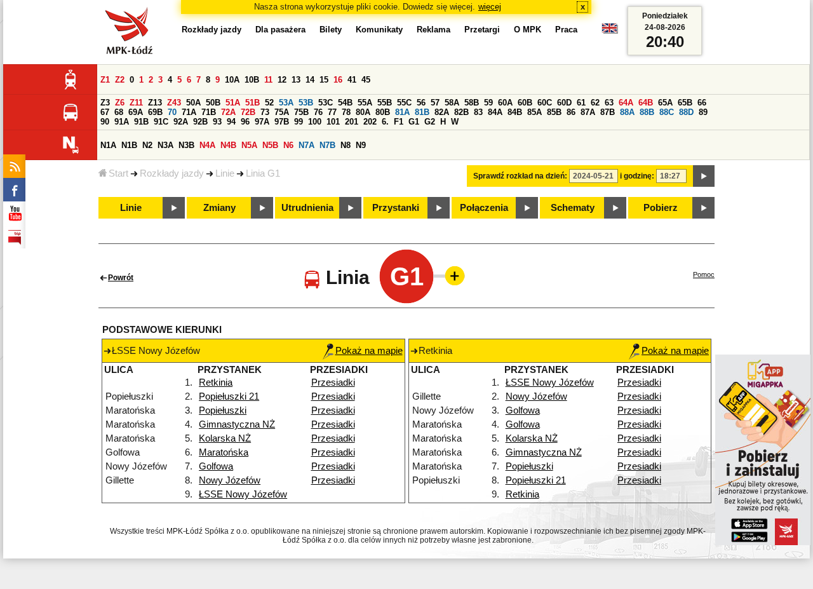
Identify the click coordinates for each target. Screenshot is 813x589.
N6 (288, 145)
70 (172, 112)
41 (351, 80)
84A (495, 112)
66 (701, 102)
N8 (345, 145)
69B (155, 112)
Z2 (119, 80)
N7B (327, 145)
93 (217, 121)
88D (686, 112)
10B (252, 80)
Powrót (120, 277)
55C (404, 102)
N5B (270, 145)
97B (281, 121)
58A (452, 102)
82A (441, 112)
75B (301, 112)
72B (248, 112)
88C (666, 112)
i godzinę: (637, 176)
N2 (147, 145)
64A (626, 102)
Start (118, 173)
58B (471, 102)
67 (104, 112)
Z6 (119, 102)
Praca (566, 29)
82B (461, 112)
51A (232, 102)
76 (318, 112)
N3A (165, 145)
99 (298, 121)
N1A (108, 145)
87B (607, 112)
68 (118, 112)
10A (232, 80)
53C (325, 102)
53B (306, 102)
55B (384, 102)
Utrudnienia (307, 208)
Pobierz (660, 208)
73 (264, 112)
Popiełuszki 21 (229, 396)
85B (554, 112)
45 (365, 80)
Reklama (433, 29)
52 (269, 102)
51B (252, 102)
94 (231, 121)
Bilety (330, 29)
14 (310, 80)
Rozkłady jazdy (172, 173)
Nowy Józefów (229, 480)
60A (505, 102)
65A (665, 102)
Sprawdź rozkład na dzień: (520, 176)
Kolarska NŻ (225, 438)
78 (346, 112)
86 (571, 112)
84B (514, 112)
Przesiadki (333, 382)
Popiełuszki (222, 410)
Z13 (155, 102)
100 (314, 121)
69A (135, 112)
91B (141, 121)
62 (595, 102)
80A (363, 112)
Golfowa (216, 466)
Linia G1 (263, 173)
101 (333, 121)
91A (121, 121)
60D (564, 102)
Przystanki (395, 208)
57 (435, 102)
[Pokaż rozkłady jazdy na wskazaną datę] (704, 176)
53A (286, 102)
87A (588, 112)
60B (525, 102)
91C (161, 121)
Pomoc (704, 274)
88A (627, 112)
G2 (429, 121)
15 (323, 80)
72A (228, 112)
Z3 (105, 102)
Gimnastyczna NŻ (237, 424)
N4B (228, 145)
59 (488, 102)
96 (245, 121)
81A (402, 112)
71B (208, 112)
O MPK (527, 29)
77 (332, 112)
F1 (398, 121)
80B (382, 112)
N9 (361, 145)
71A (189, 112)
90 (104, 121)
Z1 (105, 80)
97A (262, 121)
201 (351, 121)
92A (180, 121)
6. (385, 121)
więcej (489, 6)
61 (581, 102)
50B (213, 102)
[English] (609, 31)
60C (544, 102)
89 (703, 112)
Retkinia (215, 382)
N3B (186, 145)
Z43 (174, 102)
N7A (306, 145)
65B (685, 102)
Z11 (136, 102)
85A (534, 112)
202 (370, 121)
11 (268, 80)
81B (422, 112)
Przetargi (482, 29)
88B (647, 112)
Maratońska (223, 452)
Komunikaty (379, 29)
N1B (129, 145)
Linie (224, 173)
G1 (413, 121)
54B (345, 102)
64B (645, 102)
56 (421, 102)
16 (337, 80)
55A (365, 102)
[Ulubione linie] (451, 275)
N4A (207, 145)
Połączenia (484, 208)
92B (200, 121)
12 (282, 80)
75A (281, 112)
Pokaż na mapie (369, 351)
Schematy (573, 208)
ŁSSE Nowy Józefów (243, 494)
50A (193, 102)
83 (478, 112)
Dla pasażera (280, 29)
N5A (249, 145)
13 (296, 80)
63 (609, 102)
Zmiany (219, 208)
